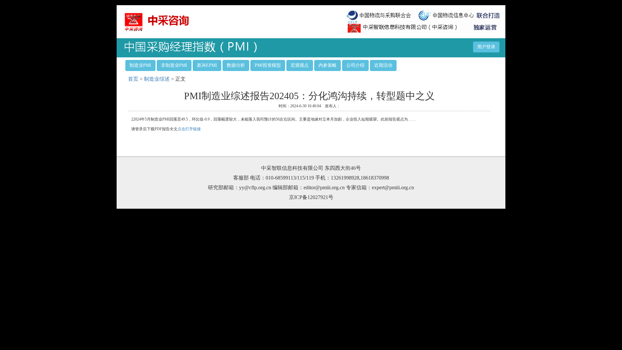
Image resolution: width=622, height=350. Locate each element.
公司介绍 (355, 65)
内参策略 (327, 65)
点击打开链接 (189, 129)
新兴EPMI (207, 65)
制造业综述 (157, 79)
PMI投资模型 (268, 65)
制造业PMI (140, 65)
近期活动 (383, 65)
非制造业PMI (174, 65)
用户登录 (486, 46)
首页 (133, 79)
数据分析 (236, 65)
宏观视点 (300, 65)
